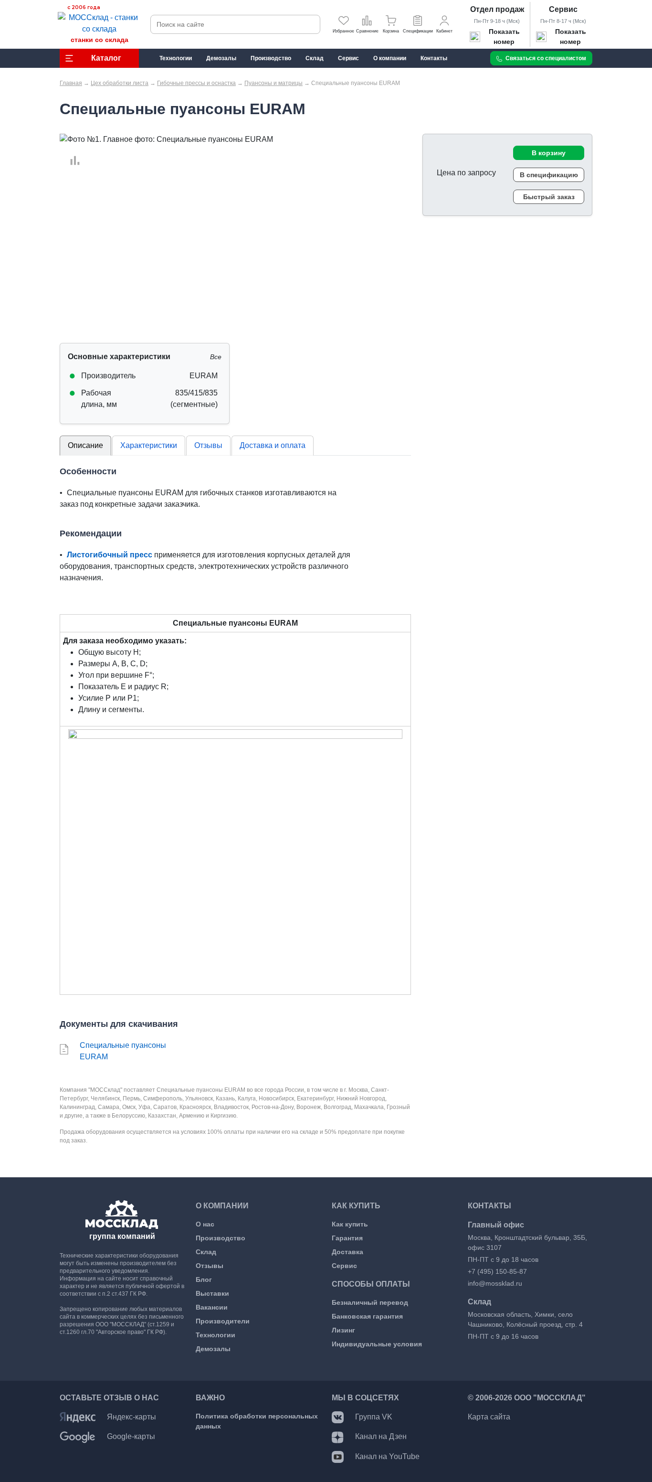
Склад (206, 1252)
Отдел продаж (497, 9)
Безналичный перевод (370, 1302)
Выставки (212, 1293)
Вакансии (212, 1307)
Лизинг (343, 1330)
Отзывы (208, 445)
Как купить (350, 1224)
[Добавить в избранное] (70, 149)
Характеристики (148, 445)
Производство (220, 1238)
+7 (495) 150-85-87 (497, 1271)
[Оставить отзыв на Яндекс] (77, 1417)
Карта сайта (489, 1417)
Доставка (347, 1252)
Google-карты (131, 1436)
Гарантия (347, 1238)
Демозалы (213, 1349)
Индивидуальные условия (377, 1344)
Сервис (563, 9)
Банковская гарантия (367, 1316)
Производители (223, 1321)
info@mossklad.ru (495, 1283)
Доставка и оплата (272, 445)
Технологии (215, 1335)
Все (215, 357)
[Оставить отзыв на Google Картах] (77, 1436)
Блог (204, 1279)
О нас (205, 1224)
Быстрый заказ (549, 197)
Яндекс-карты (131, 1417)
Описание (85, 445)
